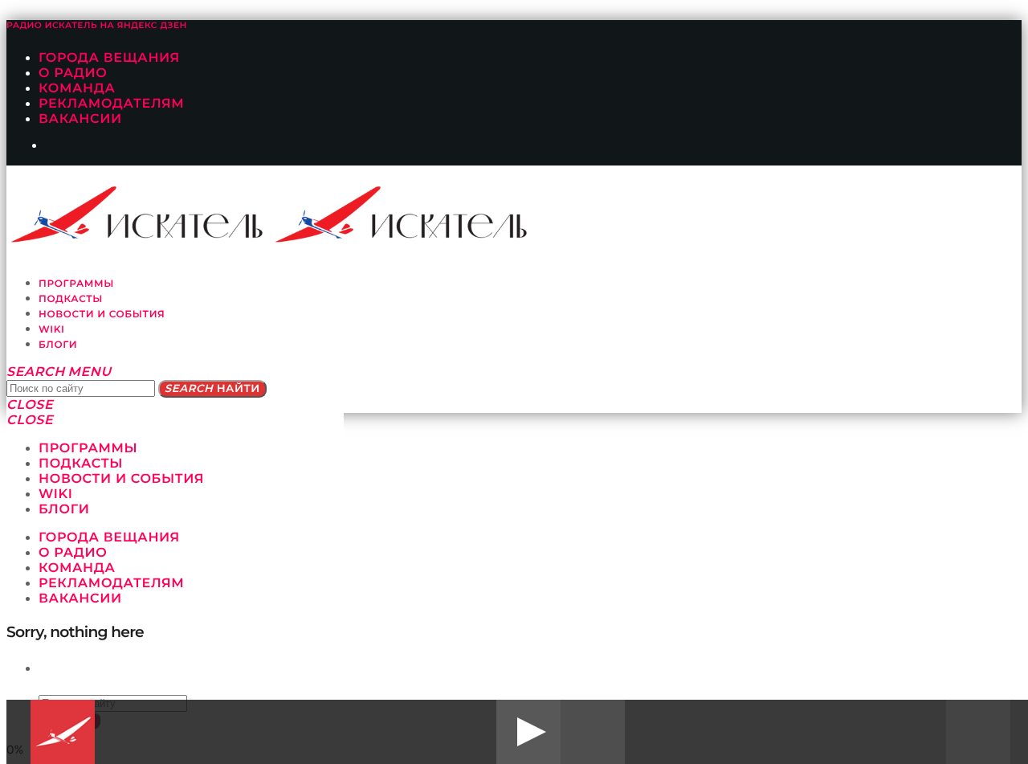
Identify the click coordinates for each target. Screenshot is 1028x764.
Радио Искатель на (96, 25)
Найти (212, 388)
